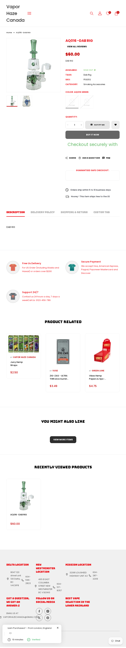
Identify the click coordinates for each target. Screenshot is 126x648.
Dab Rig (87, 74)
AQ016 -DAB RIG (18, 514)
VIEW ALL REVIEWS (77, 47)
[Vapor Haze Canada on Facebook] (39, 611)
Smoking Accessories (94, 84)
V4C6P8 (14, 585)
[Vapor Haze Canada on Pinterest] (47, 618)
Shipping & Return (74, 212)
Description (15, 212)
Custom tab (102, 212)
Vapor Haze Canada (15, 13)
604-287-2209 (95, 575)
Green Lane (98, 370)
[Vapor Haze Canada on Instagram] (47, 611)
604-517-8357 (59, 587)
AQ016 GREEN (72, 102)
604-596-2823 (28, 580)
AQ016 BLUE (86, 102)
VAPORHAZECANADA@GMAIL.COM (21, 617)
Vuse (55, 370)
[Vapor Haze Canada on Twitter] (39, 618)
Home (9, 32)
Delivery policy (43, 212)
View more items (63, 439)
